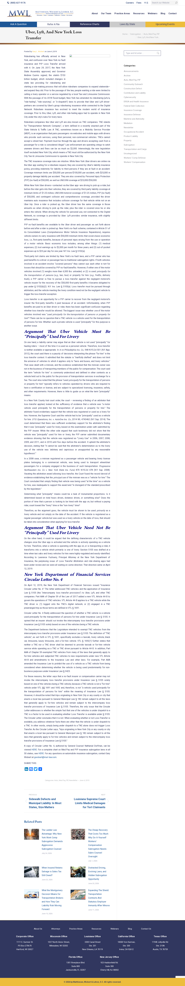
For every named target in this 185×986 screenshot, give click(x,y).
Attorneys (55, 929)
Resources (96, 929)
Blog (130, 929)
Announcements (131, 71)
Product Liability (131, 136)
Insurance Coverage (133, 110)
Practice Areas (75, 929)
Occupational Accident (134, 132)
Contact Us (146, 929)
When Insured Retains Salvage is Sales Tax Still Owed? (52, 871)
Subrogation (129, 145)
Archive (127, 75)
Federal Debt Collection (134, 106)
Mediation (128, 123)
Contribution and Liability (135, 93)
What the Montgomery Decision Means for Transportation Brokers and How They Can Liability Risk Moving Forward (52, 900)
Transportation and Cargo (135, 149)
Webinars (115, 929)
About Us (38, 929)
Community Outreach (133, 84)
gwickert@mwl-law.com (45, 757)
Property (127, 140)
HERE (34, 749)
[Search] (176, 2)
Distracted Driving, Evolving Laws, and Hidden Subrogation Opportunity (97, 873)
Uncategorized (130, 153)
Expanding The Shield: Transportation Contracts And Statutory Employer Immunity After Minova (99, 898)
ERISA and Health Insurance (136, 101)
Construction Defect (133, 88)
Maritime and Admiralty (134, 119)
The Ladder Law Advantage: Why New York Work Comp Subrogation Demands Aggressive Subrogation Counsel (52, 839)
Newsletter (73, 780)
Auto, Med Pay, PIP (61, 780)
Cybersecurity (130, 97)
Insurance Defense (132, 114)
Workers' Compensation (134, 162)
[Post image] (31, 834)
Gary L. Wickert (38, 51)
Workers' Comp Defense (135, 158)
